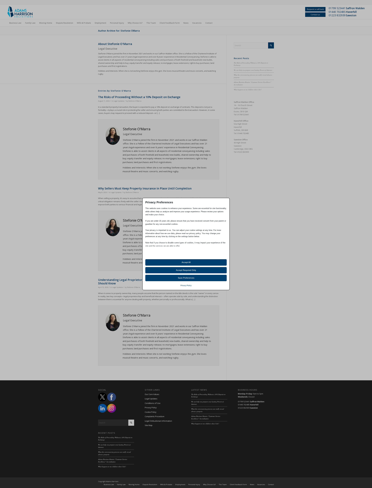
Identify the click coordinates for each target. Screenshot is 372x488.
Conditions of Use (152, 403)
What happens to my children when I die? (248, 89)
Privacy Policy (151, 407)
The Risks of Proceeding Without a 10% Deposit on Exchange (139, 97)
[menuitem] (15, 22)
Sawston (351, 15)
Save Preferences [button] (186, 278)
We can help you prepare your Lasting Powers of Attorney (253, 70)
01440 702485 (337, 12)
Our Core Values (152, 394)
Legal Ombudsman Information (158, 421)
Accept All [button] (186, 262)
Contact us (315, 14)
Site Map (148, 425)
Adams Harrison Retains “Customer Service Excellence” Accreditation (112, 460)
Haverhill (351, 12)
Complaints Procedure (154, 416)
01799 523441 (337, 8)
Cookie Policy (150, 412)
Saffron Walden (355, 8)
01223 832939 (337, 15)
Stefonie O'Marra (134, 101)
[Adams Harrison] (21, 12)
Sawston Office (241, 139)
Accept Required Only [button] (186, 270)
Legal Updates (118, 101)
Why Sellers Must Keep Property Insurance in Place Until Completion (145, 188)
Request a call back (315, 9)
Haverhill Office (241, 120)
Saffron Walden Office (244, 102)
